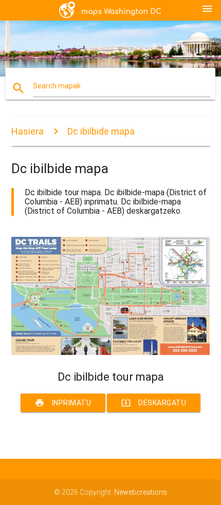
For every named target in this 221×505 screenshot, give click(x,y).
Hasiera (27, 131)
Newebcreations (140, 492)
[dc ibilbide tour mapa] (110, 352)
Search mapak (57, 86)
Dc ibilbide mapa (101, 131)
